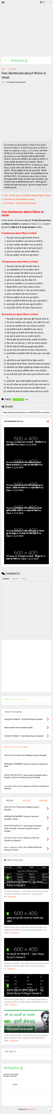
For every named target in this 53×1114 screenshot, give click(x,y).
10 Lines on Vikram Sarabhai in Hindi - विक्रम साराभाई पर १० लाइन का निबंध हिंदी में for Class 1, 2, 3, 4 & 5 (24, 465)
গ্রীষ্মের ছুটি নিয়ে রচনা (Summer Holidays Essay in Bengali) (25, 755)
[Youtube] (3, 2)
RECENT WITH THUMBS (16, 747)
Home (3, 69)
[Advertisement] (25, 30)
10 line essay (12, 69)
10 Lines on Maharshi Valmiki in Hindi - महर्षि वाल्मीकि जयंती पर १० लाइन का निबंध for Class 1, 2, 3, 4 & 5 (24, 510)
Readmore (12, 897)
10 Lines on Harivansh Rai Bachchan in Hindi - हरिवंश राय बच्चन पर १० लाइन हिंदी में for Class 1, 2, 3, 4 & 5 (25, 488)
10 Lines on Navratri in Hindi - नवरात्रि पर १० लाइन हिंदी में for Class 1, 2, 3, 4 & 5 (26, 443)
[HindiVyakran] (19, 61)
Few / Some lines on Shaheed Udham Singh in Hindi (27, 195)
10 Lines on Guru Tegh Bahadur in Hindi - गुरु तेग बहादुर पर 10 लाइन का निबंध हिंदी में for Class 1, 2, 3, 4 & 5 (25, 533)
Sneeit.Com (31, 1109)
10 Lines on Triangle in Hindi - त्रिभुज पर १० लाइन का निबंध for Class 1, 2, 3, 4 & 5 (25, 557)
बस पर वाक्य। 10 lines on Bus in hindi (20, 203)
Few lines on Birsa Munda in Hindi (19, 199)
